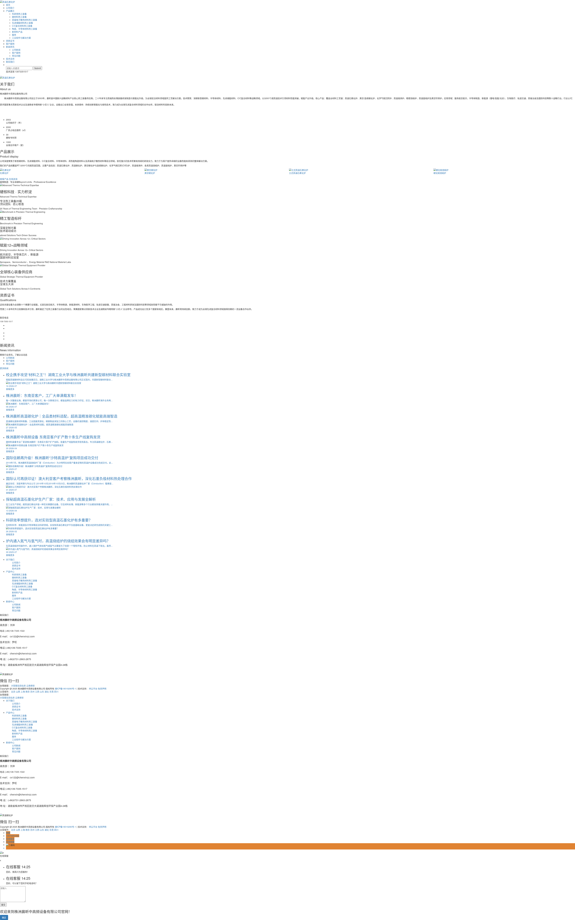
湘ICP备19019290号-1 (65, 688)
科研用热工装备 (19, 13)
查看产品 (4, 178)
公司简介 (10, 7)
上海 (23, 691)
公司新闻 (16, 49)
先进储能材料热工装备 (22, 22)
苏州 (32, 691)
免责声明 (102, 688)
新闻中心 (10, 601)
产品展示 (10, 10)
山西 (18, 691)
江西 (37, 691)
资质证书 (10, 40)
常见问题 (16, 55)
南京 (27, 691)
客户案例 (10, 43)
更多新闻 (4, 368)
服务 (14, 34)
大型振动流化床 (18, 685)
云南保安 (30, 685)
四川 (56, 691)
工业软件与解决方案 (21, 37)
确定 (4, 917)
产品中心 (10, 571)
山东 (42, 691)
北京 (13, 691)
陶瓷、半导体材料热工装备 (24, 28)
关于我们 (10, 559)
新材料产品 (17, 31)
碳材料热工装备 (19, 16)
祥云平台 (93, 688)
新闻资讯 (10, 46)
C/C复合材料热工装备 (22, 25)
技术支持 (10, 58)
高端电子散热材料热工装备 (24, 19)
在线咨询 (13, 178)
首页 (8, 4)
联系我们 (10, 61)
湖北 (47, 691)
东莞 (51, 691)
